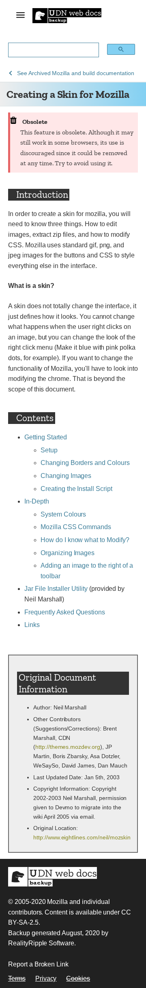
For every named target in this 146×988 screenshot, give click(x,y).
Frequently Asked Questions (64, 612)
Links (32, 624)
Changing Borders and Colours (85, 462)
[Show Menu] (20, 16)
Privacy (46, 978)
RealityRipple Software (41, 943)
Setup (49, 450)
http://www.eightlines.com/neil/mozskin (82, 837)
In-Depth (36, 501)
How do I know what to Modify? (85, 539)
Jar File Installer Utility (56, 588)
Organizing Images (67, 552)
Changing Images (66, 475)
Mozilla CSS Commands (76, 526)
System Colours (63, 514)
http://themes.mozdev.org (67, 747)
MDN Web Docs (52, 876)
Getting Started (45, 437)
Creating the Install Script (76, 488)
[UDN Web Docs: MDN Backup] (66, 15)
